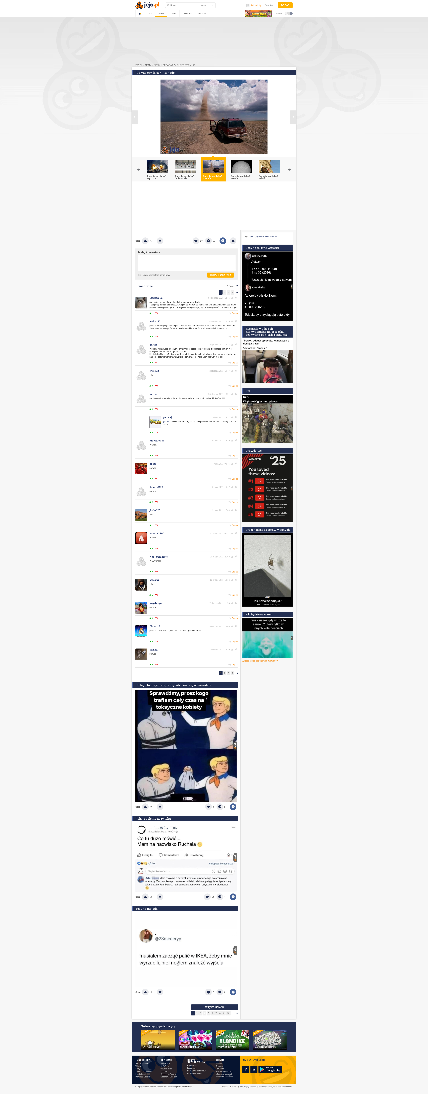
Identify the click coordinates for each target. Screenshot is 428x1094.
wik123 (154, 370)
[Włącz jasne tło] (286, 13)
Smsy (137, 1069)
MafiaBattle (164, 1066)
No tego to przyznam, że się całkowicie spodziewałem (173, 685)
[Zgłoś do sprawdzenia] (233, 240)
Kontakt (219, 1063)
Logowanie (191, 1068)
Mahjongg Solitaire (142, 1077)
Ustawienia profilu (194, 1073)
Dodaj (285, 5)
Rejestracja (191, 1065)
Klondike (163, 1071)
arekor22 (154, 321)
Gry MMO (166, 1060)
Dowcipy (187, 14)
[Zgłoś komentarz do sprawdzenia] (232, 298)
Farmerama (165, 1063)
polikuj (167, 417)
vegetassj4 (155, 603)
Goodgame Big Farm (168, 1077)
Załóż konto (270, 5)
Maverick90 (157, 440)
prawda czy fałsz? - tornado (179, 65)
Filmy (173, 14)
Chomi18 (154, 626)
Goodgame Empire (168, 1074)
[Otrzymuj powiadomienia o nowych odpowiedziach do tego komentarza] (236, 298)
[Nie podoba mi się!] (164, 240)
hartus (153, 344)
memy (148, 65)
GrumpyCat (156, 297)
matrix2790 (156, 533)
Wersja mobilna (141, 1063)
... (233, 1013)
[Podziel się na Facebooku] (223, 240)
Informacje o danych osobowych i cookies (224, 1075)
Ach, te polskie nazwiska (153, 818)
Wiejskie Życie (166, 1069)
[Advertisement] (214, 206)
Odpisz (235, 313)
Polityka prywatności (224, 1071)
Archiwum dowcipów (143, 1071)
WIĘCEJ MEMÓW (214, 1007)
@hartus (167, 421)
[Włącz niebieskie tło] (291, 13)
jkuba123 (154, 510)
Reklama (219, 1066)
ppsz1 (152, 463)
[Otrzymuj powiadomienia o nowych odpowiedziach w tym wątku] (236, 394)
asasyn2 (154, 580)
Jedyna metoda (146, 909)
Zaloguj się (256, 5)
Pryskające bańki (142, 1074)
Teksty (138, 1066)
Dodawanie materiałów (196, 1071)
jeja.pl (138, 65)
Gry (150, 14)
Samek (153, 649)
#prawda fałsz (262, 236)
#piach (252, 236)
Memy (161, 14)
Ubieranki (203, 14)
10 (228, 1013)
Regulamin (220, 1069)
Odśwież (230, 286)
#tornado (274, 236)
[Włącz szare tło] (288, 13)
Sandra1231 (156, 487)
